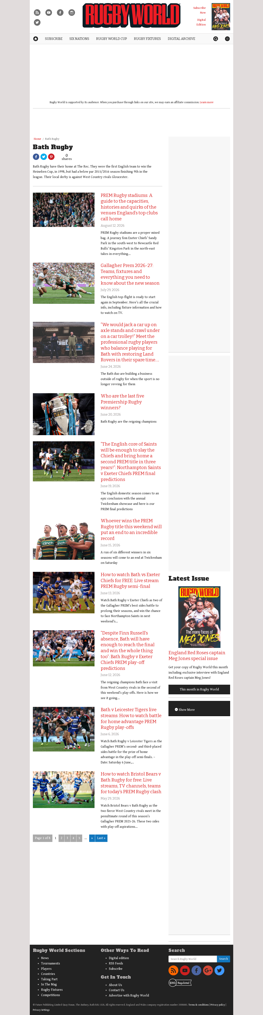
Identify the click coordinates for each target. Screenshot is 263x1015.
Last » (101, 838)
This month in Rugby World (199, 689)
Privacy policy (217, 1004)
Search (223, 959)
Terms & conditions (198, 1004)
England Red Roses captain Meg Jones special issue (196, 655)
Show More (186, 710)
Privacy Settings (41, 1010)
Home (37, 139)
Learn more (206, 102)
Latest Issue (188, 578)
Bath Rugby (52, 139)
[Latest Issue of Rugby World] (221, 16)
